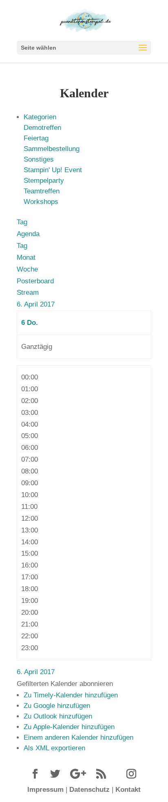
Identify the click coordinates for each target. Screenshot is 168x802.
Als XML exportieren (54, 748)
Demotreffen (42, 127)
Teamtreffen (42, 191)
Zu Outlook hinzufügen (58, 716)
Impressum (45, 789)
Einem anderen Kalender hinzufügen (78, 737)
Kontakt (128, 789)
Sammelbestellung (52, 149)
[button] (65, 684)
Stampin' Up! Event (53, 170)
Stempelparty (44, 180)
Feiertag (36, 138)
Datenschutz (89, 789)
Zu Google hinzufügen (57, 706)
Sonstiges (39, 159)
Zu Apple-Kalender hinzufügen (69, 727)
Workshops (41, 202)
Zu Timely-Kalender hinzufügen (71, 695)
